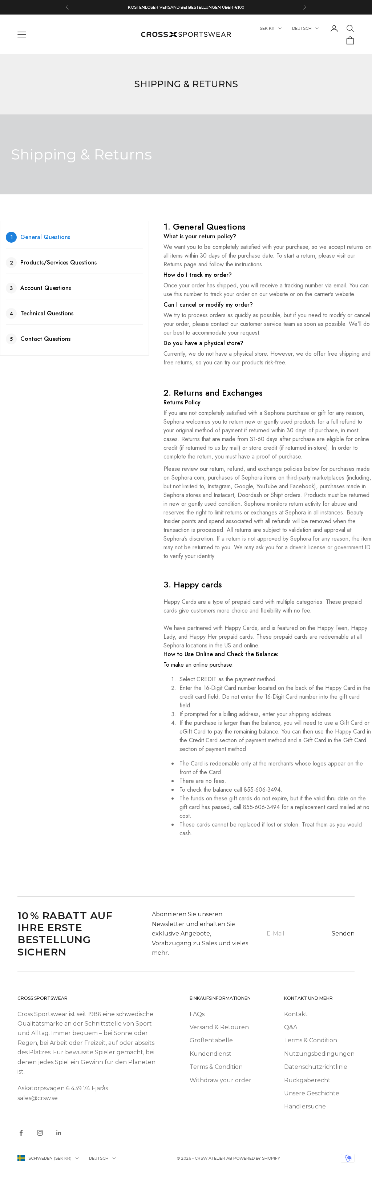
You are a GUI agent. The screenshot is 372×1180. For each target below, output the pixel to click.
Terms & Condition (216, 1066)
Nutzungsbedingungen (319, 1053)
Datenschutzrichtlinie (315, 1066)
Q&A (290, 1027)
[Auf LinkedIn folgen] (58, 1132)
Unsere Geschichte (311, 1093)
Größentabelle (211, 1040)
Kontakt (296, 1014)
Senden (343, 933)
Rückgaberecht (307, 1080)
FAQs (197, 1014)
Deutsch (302, 28)
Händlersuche (305, 1106)
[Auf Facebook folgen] (21, 1132)
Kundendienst (210, 1053)
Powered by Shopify (256, 1158)
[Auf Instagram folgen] (40, 1132)
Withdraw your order (220, 1080)
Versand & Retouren (219, 1027)
